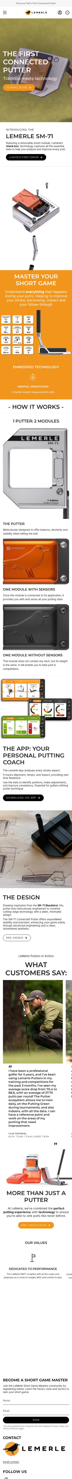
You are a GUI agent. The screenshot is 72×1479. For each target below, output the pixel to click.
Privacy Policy (58, 1426)
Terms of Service (10, 1428)
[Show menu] (4, 12)
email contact (11, 1461)
